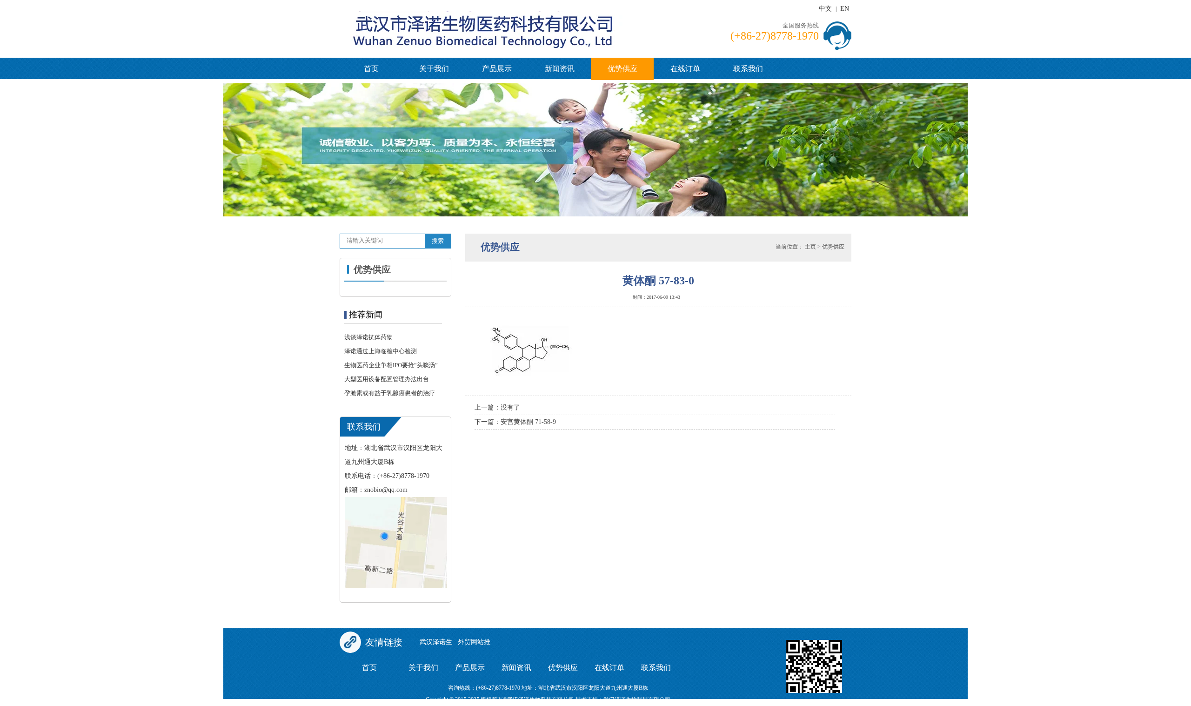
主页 (810, 246)
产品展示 (497, 69)
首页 (371, 69)
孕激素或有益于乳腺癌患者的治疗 (389, 393)
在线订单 (685, 69)
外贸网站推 (474, 642)
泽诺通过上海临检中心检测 (380, 351)
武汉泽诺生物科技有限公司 (636, 699)
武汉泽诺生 (436, 642)
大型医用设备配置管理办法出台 (386, 379)
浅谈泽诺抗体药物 (368, 337)
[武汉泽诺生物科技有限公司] (526, 18)
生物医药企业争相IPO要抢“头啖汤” (391, 365)
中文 (825, 8)
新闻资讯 (560, 69)
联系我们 (748, 69)
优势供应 (622, 69)
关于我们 (434, 69)
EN (844, 8)
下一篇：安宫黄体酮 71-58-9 (515, 421)
